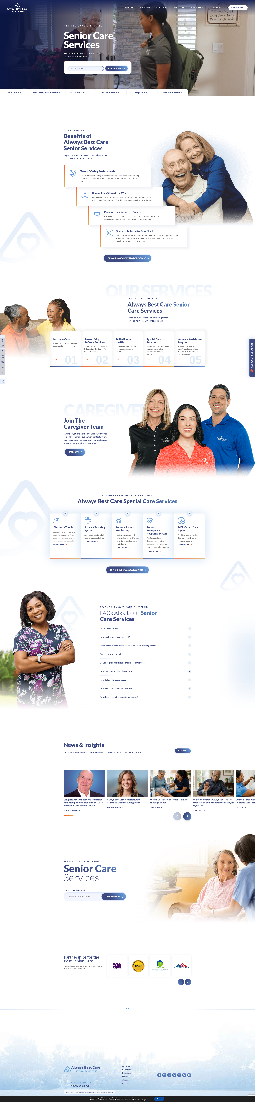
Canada (125, 1084)
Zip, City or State (76, 65)
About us (217, 8)
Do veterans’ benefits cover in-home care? (119, 697)
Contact (125, 1080)
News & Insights (198, 8)
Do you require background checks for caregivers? (122, 663)
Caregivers (161, 8)
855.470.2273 (79, 1086)
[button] (187, 816)
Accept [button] (159, 1099)
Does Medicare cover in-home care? (116, 688)
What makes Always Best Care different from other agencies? (128, 645)
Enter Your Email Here (75, 890)
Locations (145, 8)
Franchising (179, 8)
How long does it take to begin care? (116, 671)
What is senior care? (109, 628)
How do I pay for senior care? (113, 680)
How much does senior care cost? (115, 637)
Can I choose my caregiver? (112, 654)
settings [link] (143, 1100)
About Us (126, 1066)
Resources (126, 1073)
